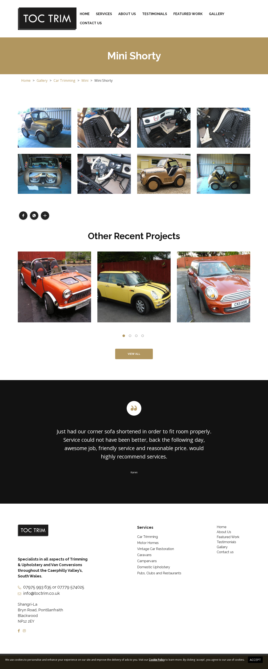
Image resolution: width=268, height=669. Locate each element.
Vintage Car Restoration (155, 549)
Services (104, 14)
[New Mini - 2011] (213, 287)
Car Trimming (64, 80)
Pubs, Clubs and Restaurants (159, 573)
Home (85, 14)
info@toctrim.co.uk (41, 593)
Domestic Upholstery (153, 567)
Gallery (216, 14)
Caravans (144, 555)
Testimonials (154, 14)
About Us (127, 14)
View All (134, 353)
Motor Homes (148, 543)
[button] (23, 215)
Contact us (91, 23)
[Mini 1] (54, 287)
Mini (84, 80)
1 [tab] (124, 336)
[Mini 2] (134, 287)
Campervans (147, 561)
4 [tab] (143, 336)
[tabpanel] (54, 287)
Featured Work (188, 14)
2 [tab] (131, 336)
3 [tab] (137, 336)
